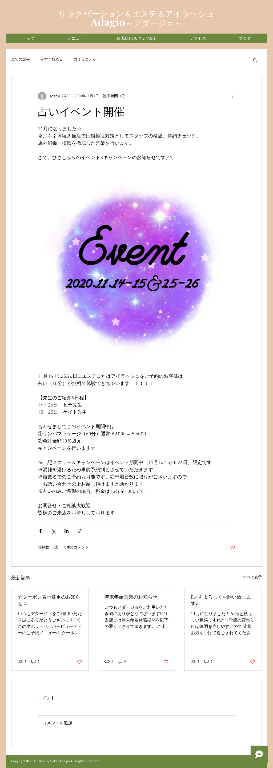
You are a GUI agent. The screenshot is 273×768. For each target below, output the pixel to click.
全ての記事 (20, 59)
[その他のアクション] (232, 96)
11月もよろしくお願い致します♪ (221, 600)
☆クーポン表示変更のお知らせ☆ (49, 600)
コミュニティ (85, 59)
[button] (255, 60)
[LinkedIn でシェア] (66, 531)
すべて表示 (252, 577)
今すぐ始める (52, 59)
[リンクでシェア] (79, 531)
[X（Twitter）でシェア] (53, 531)
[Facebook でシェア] (40, 531)
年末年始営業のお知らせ (131, 597)
